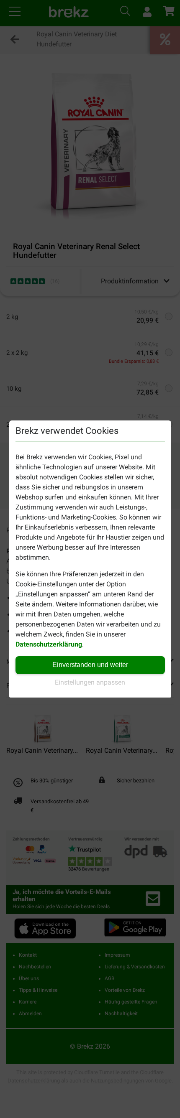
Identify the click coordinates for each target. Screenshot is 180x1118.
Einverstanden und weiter (90, 664)
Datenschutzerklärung (48, 644)
